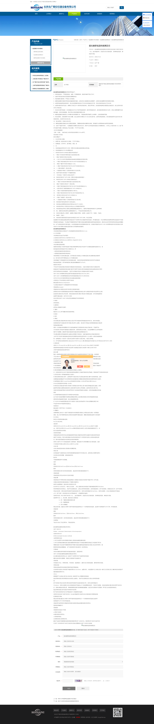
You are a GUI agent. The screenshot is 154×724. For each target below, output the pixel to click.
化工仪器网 (94, 717)
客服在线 (147, 17)
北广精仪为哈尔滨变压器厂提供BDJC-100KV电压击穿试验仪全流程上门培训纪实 (41, 82)
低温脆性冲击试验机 (37, 48)
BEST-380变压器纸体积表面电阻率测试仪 (68, 701)
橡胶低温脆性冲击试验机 (39, 58)
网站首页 (56, 710)
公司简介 (48, 13)
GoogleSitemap (101, 717)
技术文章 (87, 13)
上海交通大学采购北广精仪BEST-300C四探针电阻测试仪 (41, 78)
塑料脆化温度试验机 (38, 51)
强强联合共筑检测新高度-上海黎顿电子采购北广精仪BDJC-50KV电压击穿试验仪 (41, 88)
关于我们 (102, 710)
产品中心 (85, 39)
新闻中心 (61, 13)
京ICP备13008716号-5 (66, 717)
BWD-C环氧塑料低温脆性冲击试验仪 (67, 698)
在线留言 (99, 13)
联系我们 (112, 13)
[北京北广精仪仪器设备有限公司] (54, 7)
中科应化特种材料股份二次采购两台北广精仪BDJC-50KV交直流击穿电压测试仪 (41, 75)
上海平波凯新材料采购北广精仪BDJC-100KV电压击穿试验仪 (41, 85)
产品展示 (74, 13)
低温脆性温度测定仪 (38, 54)
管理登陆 (83, 717)
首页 (36, 13)
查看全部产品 (40, 62)
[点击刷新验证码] (78, 680)
